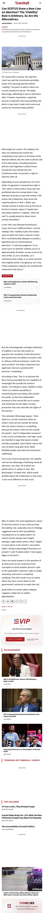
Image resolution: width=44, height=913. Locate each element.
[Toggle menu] (4, 3)
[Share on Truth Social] (8, 601)
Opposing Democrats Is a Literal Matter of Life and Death (22, 750)
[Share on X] (3, 601)
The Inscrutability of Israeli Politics (18, 826)
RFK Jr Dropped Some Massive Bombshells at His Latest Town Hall (21, 715)
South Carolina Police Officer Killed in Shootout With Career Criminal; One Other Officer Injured (21, 894)
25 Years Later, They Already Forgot (18, 806)
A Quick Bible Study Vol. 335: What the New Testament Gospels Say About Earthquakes (22, 816)
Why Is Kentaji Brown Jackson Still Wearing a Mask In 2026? (20, 680)
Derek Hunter (7, 754)
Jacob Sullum (7, 23)
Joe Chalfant (7, 684)
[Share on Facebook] (12, 601)
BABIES (4, 610)
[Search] (40, 3)
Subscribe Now (32, 639)
